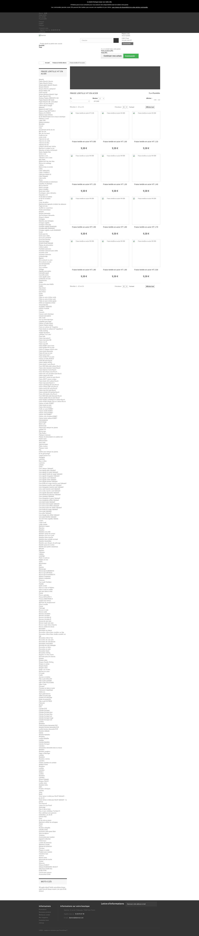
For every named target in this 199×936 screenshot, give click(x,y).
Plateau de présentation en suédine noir (51, 437)
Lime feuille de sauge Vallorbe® (48, 509)
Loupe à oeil (42, 522)
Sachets (41, 790)
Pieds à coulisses (44, 558)
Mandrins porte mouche (46, 537)
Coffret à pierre (43, 247)
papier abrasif (45, 887)
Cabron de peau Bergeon (46, 103)
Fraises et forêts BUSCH (46, 358)
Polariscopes (43, 439)
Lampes (41, 465)
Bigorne (41, 258)
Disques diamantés (44, 213)
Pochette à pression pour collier (48, 251)
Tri (71, 98)
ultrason (41, 891)
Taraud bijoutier (43, 304)
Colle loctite (42, 178)
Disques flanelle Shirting (46, 662)
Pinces (41, 593)
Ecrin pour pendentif (45, 237)
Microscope (42, 431)
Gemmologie (42, 422)
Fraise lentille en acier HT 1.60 (115, 227)
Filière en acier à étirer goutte (47, 301)
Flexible (41, 584)
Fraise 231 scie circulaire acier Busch (50, 373)
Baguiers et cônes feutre (46, 654)
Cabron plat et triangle (45, 105)
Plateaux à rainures (44, 435)
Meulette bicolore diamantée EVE (49, 727)
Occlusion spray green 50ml (47, 831)
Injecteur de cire (44, 144)
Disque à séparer (44, 217)
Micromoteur (42, 563)
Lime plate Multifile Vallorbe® (47, 517)
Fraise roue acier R (44, 338)
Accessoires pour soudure (47, 837)
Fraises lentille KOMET (46, 411)
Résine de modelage (45, 163)
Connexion (42, 32)
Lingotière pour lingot (45, 321)
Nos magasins (43, 917)
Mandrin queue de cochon (46, 545)
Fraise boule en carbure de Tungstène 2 (51, 329)
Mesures (41, 548)
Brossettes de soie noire (46, 640)
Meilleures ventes (44, 915)
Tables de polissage (45, 695)
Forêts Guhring (43, 331)
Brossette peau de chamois (47, 656)
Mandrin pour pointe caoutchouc (48, 546)
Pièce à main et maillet (46, 589)
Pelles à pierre (43, 446)
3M (40, 887)
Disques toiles (43, 660)
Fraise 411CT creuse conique (47, 379)
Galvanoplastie (43, 420)
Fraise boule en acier (45, 405)
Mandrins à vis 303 (44, 532)
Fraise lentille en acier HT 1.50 (84, 227)
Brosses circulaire (44, 615)
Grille (155, 99)
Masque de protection (45, 846)
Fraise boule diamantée (46, 351)
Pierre (40, 826)
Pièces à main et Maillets (46, 587)
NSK (40, 565)
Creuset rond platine (45, 316)
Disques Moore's (44, 87)
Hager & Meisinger (44, 753)
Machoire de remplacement (47, 602)
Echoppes (42, 219)
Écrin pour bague (44, 241)
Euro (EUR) (42, 17)
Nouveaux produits (45, 912)
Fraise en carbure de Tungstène (48, 327)
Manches (41, 528)
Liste (159, 99)
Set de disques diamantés (47, 215)
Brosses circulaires (44, 613)
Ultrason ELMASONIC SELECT (48, 867)
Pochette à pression (45, 249)
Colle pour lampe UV (45, 174)
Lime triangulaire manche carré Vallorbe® (51, 487)
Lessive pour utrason (45, 872)
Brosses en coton (44, 671)
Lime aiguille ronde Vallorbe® (47, 479)
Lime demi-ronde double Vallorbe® (49, 504)
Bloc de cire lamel (44, 133)
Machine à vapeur (44, 526)
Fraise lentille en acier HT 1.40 (146, 184)
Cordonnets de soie (44, 278)
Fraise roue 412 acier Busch (47, 390)
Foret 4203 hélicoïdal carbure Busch (50, 366)
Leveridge (42, 556)
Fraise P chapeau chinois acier (48, 349)
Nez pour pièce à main (45, 591)
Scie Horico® (43, 803)
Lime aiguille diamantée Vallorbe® (49, 492)
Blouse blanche (43, 185)
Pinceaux (41, 686)
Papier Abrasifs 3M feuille (46, 100)
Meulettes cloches (44, 759)
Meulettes (42, 723)
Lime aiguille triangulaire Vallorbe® (49, 476)
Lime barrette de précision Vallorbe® (50, 494)
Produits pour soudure (45, 852)
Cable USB (42, 120)
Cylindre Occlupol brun (45, 712)
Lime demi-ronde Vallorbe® (47, 502)
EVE (40, 707)
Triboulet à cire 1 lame (45, 157)
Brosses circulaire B (45, 617)
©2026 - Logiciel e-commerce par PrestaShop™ (53, 930)
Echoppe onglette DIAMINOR (47, 226)
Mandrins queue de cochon (47, 533)
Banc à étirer (43, 461)
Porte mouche (43, 92)
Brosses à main (43, 610)
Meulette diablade (44, 731)
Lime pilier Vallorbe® (45, 513)
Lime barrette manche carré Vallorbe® (50, 485)
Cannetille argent (44, 273)
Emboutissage (43, 256)
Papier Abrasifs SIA (45, 96)
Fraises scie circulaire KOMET (48, 416)
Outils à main (43, 586)
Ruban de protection (45, 699)
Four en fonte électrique (46, 319)
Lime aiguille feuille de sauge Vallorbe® (50, 474)
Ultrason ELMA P (44, 865)
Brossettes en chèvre (45, 630)
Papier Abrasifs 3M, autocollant (48, 102)
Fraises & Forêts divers (46, 323)
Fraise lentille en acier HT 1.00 (115, 142)
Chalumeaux (42, 841)
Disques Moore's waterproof (47, 89)
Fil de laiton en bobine (45, 197)
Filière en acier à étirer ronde (47, 297)
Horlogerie (42, 457)
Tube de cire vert (44, 139)
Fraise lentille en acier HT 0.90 (84, 142)
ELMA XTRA (43, 870)
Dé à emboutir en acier (45, 260)
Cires (40, 128)
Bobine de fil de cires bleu (46, 161)
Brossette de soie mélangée (47, 645)
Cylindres (41, 746)
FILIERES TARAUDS (45, 306)
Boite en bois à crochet (46, 167)
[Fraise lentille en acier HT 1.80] (84, 253)
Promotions (42, 909)
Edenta (41, 733)
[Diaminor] (58, 38)
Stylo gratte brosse (44, 694)
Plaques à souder (44, 850)
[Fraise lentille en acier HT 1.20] (84, 168)
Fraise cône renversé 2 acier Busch (49, 368)
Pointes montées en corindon (47, 762)
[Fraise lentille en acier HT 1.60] (115, 210)
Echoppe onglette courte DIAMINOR (50, 230)
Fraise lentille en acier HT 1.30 (115, 184)
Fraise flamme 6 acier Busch (47, 370)
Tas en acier (42, 265)
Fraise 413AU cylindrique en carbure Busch (52, 399)
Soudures (42, 835)
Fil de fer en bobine (44, 198)
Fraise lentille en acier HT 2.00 (146, 270)
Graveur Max (43, 816)
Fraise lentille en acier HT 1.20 (84, 184)
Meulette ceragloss (44, 751)
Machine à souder (44, 844)
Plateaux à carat (44, 118)
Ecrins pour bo (43, 234)
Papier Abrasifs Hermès (46, 81)
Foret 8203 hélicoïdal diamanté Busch (50, 396)
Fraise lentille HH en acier (46, 347)
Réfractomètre (43, 440)
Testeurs (41, 855)
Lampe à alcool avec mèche (47, 146)
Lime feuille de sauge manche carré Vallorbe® (52, 483)
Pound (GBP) (43, 19)
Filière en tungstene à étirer (47, 303)
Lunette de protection (45, 842)
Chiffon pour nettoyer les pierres (48, 452)
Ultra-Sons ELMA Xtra (45, 869)
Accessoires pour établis (46, 284)
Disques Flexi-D (43, 781)
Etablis (41, 282)
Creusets (41, 312)
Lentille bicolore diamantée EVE (48, 729)
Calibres (41, 554)
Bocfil (40, 794)
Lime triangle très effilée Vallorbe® (49, 515)
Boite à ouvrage (43, 187)
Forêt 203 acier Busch (45, 360)
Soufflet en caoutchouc (46, 208)
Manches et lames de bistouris (48, 150)
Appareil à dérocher (44, 839)
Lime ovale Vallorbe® (45, 511)
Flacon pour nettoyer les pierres (48, 427)
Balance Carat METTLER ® (47, 111)
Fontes (41, 310)
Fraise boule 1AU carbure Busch (48, 381)
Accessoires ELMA (44, 874)
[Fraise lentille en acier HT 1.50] (84, 210)
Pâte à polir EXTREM (45, 701)
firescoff (45, 889)
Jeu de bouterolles (44, 264)
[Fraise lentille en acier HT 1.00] (115, 125)
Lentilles (41, 721)
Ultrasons (42, 863)
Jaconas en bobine (44, 677)
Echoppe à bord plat (45, 224)
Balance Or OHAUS (45, 113)
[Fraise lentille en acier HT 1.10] (146, 125)
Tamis (40, 561)
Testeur (41, 861)
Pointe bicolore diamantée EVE (48, 725)
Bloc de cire (42, 131)
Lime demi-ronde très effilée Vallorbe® (50, 507)
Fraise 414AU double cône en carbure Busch (52, 401)
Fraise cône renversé (45, 407)
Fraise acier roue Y (44, 355)
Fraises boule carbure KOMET (48, 418)
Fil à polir (41, 673)
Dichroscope (42, 425)
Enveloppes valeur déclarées (47, 193)
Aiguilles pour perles (45, 271)
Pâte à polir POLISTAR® (46, 682)
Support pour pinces (45, 600)
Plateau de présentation (46, 245)
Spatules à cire (43, 156)
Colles (41, 169)
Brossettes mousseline (46, 643)
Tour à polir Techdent (45, 582)
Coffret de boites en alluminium (48, 182)
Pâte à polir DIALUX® (45, 679)
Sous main (42, 442)
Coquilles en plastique (45, 183)
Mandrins (41, 530)
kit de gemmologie (44, 453)
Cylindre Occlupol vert (45, 720)
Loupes (41, 520)
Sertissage (42, 807)
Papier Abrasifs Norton (45, 83)
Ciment (41, 126)
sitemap (41, 923)
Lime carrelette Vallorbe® (46, 496)
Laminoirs (42, 459)
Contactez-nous (43, 28)
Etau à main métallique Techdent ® (49, 811)
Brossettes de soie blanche (47, 641)
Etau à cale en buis (44, 809)
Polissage (42, 608)
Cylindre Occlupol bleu (45, 714)
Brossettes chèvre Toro (46, 638)
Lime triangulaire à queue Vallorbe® (49, 498)
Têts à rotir (42, 318)
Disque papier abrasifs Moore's (48, 85)
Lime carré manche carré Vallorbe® (49, 489)
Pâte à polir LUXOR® (45, 680)
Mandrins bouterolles (45, 541)
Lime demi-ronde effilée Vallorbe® (49, 506)
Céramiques (42, 290)
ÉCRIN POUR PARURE (46, 243)
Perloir (41, 824)
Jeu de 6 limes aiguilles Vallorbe (48, 519)
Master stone (43, 857)
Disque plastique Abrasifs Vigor (48, 94)
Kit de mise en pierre (45, 820)
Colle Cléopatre (43, 176)
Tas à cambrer (43, 267)
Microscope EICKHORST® (47, 574)
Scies (40, 792)
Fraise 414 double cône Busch (48, 394)
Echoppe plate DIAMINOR (47, 228)
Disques (41, 211)
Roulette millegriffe (44, 828)
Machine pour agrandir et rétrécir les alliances (52, 204)
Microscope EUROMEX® (46, 571)
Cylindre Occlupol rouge (46, 718)
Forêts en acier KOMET (46, 409)
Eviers (41, 293)
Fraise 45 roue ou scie (45, 353)
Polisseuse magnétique (46, 690)
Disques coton (43, 667)
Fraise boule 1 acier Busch (47, 364)
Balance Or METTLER (45, 109)
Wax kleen (42, 159)
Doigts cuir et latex (44, 669)
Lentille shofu (43, 783)
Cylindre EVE (43, 708)
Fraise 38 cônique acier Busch (48, 371)
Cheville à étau (43, 829)
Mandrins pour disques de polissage (49, 543)
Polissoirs (42, 703)
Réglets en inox (43, 560)
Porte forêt (42, 336)
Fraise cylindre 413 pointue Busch (49, 392)
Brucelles (41, 124)
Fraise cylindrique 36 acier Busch (49, 385)
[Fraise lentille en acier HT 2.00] (146, 253)
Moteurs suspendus (45, 576)
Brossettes (42, 628)
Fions (40, 818)
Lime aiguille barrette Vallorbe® (48, 481)
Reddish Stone (43, 764)
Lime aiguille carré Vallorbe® (47, 478)
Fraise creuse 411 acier (46, 375)
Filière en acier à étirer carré (47, 299)
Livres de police (43, 202)
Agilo (40, 787)
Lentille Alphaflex (44, 738)
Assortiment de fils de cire (47, 130)
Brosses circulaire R (45, 619)
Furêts (41, 675)
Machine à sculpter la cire (46, 148)
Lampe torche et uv (44, 455)
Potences (42, 580)
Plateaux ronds (43, 448)
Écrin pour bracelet (44, 239)
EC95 (64, 889)
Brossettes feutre (44, 651)
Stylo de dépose (44, 833)
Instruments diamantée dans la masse (50, 748)
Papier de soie (43, 206)
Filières (41, 295)
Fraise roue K (43, 342)
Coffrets (41, 165)
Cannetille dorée (44, 275)
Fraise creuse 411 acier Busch (48, 388)
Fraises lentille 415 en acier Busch (49, 398)
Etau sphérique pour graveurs (47, 813)
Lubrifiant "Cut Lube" (45, 334)
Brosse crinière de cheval (46, 627)
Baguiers (41, 550)
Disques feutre (43, 666)
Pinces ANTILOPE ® (45, 597)
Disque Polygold (44, 779)
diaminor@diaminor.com (76, 918)
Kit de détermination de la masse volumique (52, 116)
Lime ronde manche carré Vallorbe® (49, 491)
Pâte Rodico (42, 433)
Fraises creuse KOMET (46, 412)
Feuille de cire (43, 135)
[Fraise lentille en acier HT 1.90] (115, 253)
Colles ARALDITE (44, 170)
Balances (41, 107)
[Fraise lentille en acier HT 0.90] (84, 125)
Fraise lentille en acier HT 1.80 (84, 270)
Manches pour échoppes (46, 221)
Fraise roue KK (43, 344)
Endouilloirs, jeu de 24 (45, 815)
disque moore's (52, 889)
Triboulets (42, 552)
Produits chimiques (44, 788)
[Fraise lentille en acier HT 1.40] (146, 168)
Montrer (95, 98)
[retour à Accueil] (41, 63)
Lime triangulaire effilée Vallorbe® (49, 500)
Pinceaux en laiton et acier (47, 688)
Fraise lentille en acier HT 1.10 (146, 142)
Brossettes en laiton (45, 647)
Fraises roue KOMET (45, 414)
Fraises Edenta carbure (46, 325)
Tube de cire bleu (44, 143)
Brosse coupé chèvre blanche (48, 625)
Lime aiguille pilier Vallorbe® (47, 470)
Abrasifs (41, 79)
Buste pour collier (44, 191)
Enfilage (41, 269)
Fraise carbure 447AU (45, 362)
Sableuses (42, 692)
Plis (40, 450)
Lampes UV (42, 429)
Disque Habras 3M (44, 90)
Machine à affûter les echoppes (48, 822)
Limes (40, 466)
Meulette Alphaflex (44, 734)
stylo (61, 889)
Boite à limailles (43, 189)
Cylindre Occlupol (44, 710)
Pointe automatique (44, 210)
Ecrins (41, 232)
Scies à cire (42, 154)
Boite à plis (42, 424)
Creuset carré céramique (46, 314)
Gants (40, 200)
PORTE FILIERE (44, 308)
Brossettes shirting (44, 653)
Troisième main (43, 854)
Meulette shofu (43, 785)
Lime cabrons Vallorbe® (46, 468)
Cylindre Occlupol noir (45, 716)
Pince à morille (43, 604)
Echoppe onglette (44, 223)
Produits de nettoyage (45, 697)
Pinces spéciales (44, 595)
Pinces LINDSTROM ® (46, 599)
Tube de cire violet (44, 141)
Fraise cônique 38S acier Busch (48, 386)
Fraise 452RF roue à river (46, 345)
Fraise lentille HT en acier (46, 357)
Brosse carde (43, 612)
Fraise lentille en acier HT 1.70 (146, 227)
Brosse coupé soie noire (46, 623)
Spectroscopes (43, 444)
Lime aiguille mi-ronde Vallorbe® (48, 472)
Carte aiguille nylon (44, 277)
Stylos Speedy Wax (45, 152)
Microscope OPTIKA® (45, 573)
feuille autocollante (55, 887)
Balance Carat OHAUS (46, 115)
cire (58, 889)
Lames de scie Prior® (45, 805)
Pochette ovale (43, 252)
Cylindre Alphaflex (44, 742)
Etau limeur (42, 288)
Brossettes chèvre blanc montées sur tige (51, 632)
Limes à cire (42, 137)
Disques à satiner (44, 664)
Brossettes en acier (45, 649)
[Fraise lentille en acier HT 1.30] (115, 168)
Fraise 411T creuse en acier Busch (49, 377)
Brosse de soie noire (45, 621)
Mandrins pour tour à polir (46, 535)
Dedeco (41, 772)
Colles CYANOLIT (44, 172)
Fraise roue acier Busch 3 (46, 383)
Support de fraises (44, 332)
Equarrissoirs (43, 280)
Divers (41, 180)
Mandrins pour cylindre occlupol (48, 539)
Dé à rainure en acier (45, 262)
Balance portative (44, 122)
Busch (41, 705)
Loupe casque (43, 524)
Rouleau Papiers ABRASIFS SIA (49, 98)
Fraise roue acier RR (45, 340)
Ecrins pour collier (44, 236)
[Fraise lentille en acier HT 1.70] (146, 210)
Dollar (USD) (42, 15)
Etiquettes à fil (43, 195)
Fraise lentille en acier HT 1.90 (115, 270)
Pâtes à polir (42, 684)
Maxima (41, 567)
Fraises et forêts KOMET (46, 403)
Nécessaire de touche (45, 859)
